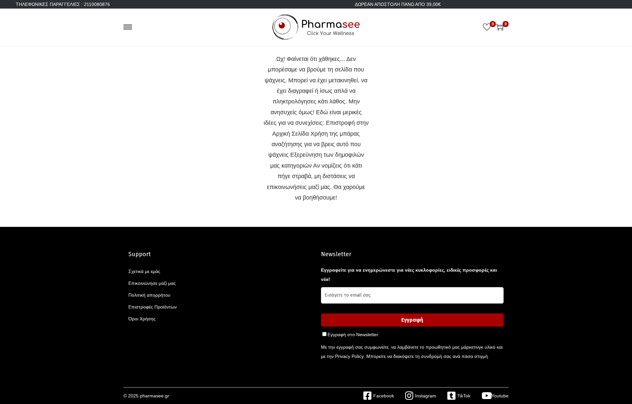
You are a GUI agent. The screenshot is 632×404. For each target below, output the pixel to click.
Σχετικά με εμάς (144, 271)
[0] (487, 27)
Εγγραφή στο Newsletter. (353, 334)
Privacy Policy (349, 356)
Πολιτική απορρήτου (149, 295)
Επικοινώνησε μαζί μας (152, 283)
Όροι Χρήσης (142, 318)
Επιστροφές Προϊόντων (152, 307)
